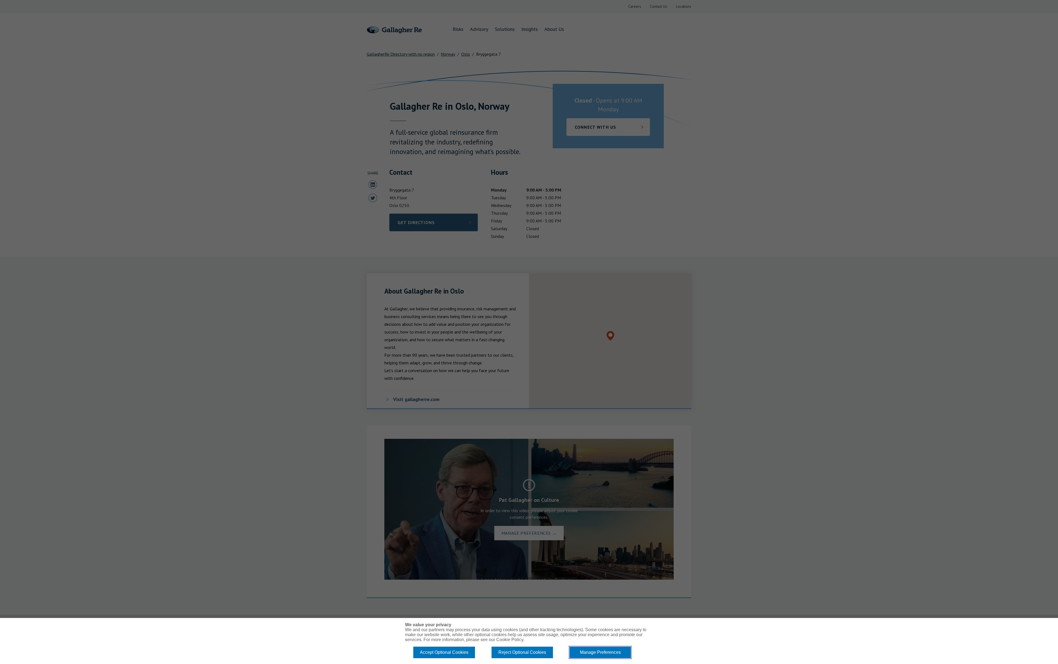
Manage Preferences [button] (600, 652)
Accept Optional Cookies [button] (444, 652)
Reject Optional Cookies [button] (522, 652)
